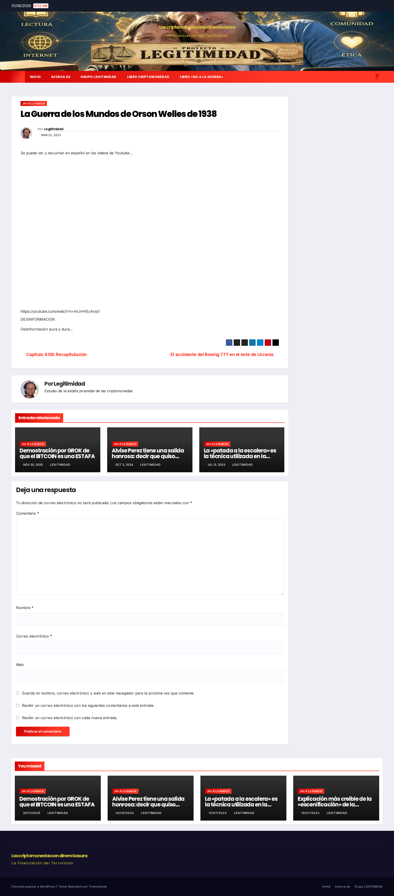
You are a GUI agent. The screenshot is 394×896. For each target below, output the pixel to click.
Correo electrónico (34, 636)
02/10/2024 (125, 813)
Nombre (25, 607)
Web (20, 664)
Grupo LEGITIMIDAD (98, 77)
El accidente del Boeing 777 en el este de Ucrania (222, 354)
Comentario (27, 513)
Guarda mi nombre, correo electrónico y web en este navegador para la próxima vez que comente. (108, 693)
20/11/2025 (32, 813)
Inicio (35, 77)
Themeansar (98, 886)
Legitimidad (53, 129)
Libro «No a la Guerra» (201, 77)
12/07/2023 (218, 813)
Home (326, 886)
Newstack (75, 886)
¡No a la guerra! (34, 103)
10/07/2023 (310, 813)
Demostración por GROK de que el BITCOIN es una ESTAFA (57, 453)
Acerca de (61, 77)
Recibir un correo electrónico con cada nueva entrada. (69, 717)
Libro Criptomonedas (148, 77)
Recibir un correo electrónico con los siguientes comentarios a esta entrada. (88, 705)
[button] (370, 77)
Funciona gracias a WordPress (33, 886)
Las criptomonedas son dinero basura (197, 27)
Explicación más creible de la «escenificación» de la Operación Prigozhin (335, 804)
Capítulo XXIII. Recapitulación (56, 354)
